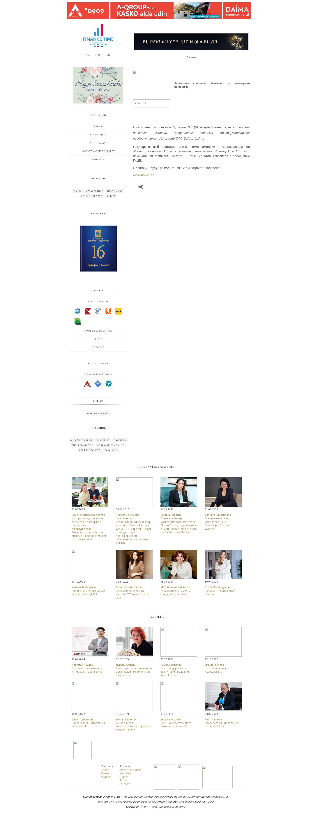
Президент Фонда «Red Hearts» (220, 590)
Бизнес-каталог (82, 445)
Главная (98, 126)
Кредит (98, 339)
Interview (125, 773)
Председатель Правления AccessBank (88, 723)
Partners (106, 773)
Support (106, 776)
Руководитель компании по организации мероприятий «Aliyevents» (134, 670)
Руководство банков (98, 330)
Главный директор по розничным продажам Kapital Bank (174, 670)
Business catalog (130, 770)
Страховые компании (98, 374)
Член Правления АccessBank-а (215, 668)
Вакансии (111, 450)
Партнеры (120, 440)
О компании (98, 134)
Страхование (94, 191)
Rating (123, 780)
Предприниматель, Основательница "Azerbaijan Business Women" (218, 522)
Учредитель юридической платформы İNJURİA (88, 590)
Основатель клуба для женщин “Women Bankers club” (132, 592)
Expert (123, 776)
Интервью (102, 440)
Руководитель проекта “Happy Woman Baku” (175, 590)
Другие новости (91, 196)
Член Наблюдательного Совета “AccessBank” (176, 723)
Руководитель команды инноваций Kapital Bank (87, 668)
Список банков (98, 301)
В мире (111, 196)
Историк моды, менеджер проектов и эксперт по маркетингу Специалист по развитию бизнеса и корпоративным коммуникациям (89, 527)
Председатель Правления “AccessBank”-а (221, 723)
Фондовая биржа (98, 413)
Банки (78, 191)
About (104, 770)
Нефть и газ (115, 191)
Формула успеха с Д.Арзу (98, 151)
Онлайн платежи (81, 440)
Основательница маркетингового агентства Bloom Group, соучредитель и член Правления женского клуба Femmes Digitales (178, 523)
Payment (124, 783)
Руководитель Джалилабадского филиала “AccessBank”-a (133, 725)
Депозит (98, 347)
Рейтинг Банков (89, 450)
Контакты (98, 159)
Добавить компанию (111, 445)
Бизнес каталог (98, 142)
